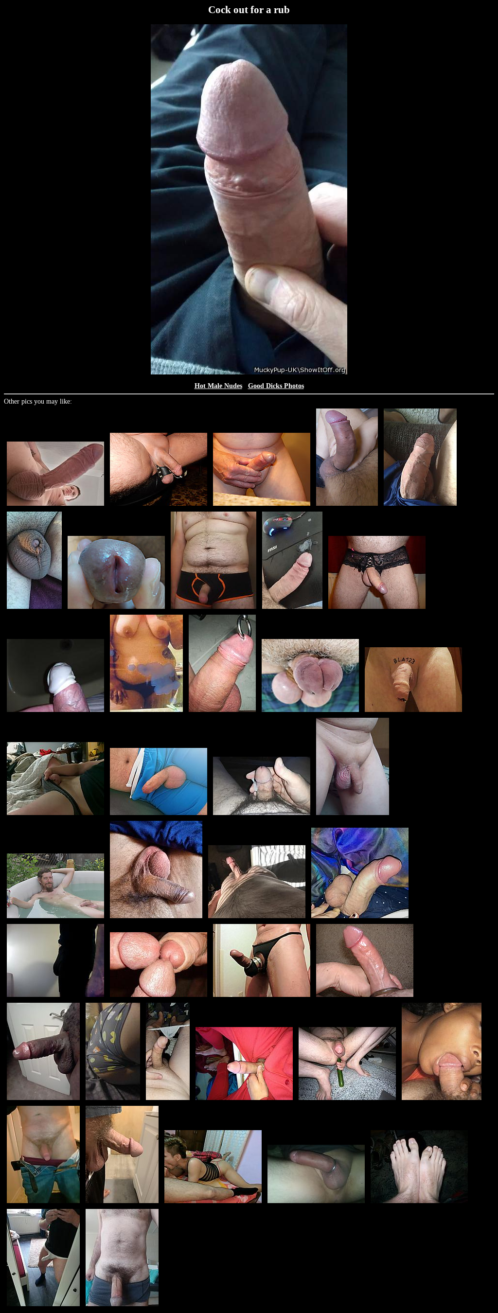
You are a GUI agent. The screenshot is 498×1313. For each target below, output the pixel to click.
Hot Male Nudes (218, 386)
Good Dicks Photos (276, 386)
